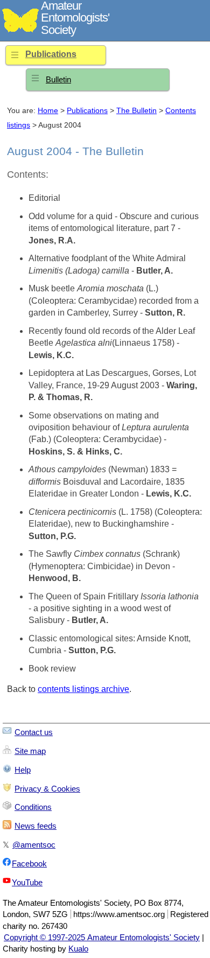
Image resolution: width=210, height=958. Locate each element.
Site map (30, 751)
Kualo (78, 948)
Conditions (33, 807)
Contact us (34, 732)
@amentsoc (33, 844)
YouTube (27, 882)
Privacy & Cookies (47, 788)
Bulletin (58, 79)
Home (48, 111)
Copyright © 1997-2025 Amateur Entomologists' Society (102, 937)
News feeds (36, 825)
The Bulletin (136, 111)
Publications (50, 54)
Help (23, 769)
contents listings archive (83, 689)
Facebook (29, 863)
